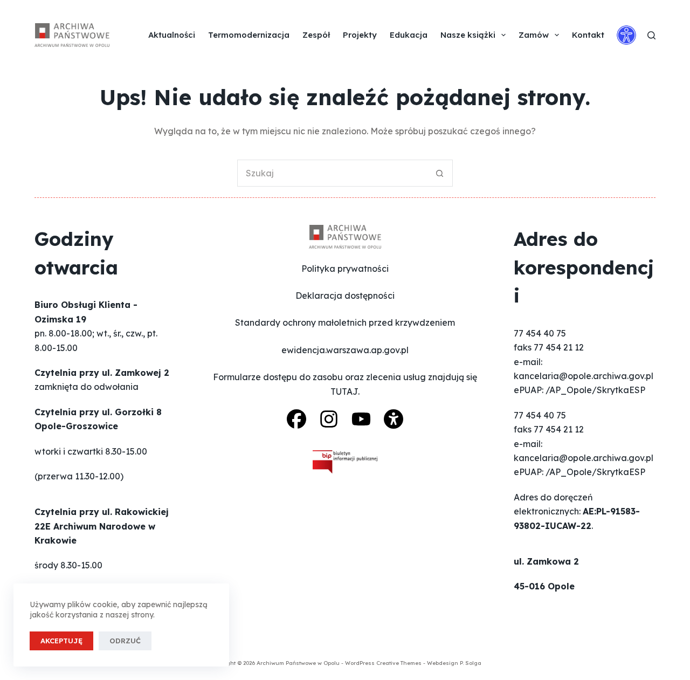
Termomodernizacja (248, 35)
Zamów (534, 35)
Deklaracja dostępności (345, 295)
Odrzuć (125, 640)
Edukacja (408, 35)
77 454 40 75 (540, 333)
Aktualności (171, 35)
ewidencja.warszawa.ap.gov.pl (345, 350)
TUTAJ (344, 391)
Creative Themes (399, 663)
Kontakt (588, 35)
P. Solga (470, 663)
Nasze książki (467, 35)
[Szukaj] (651, 35)
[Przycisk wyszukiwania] (439, 173)
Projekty (360, 35)
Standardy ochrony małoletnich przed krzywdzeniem (345, 322)
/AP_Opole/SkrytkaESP (595, 389)
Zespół (316, 35)
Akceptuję (61, 640)
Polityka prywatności (345, 268)
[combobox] (332, 173)
